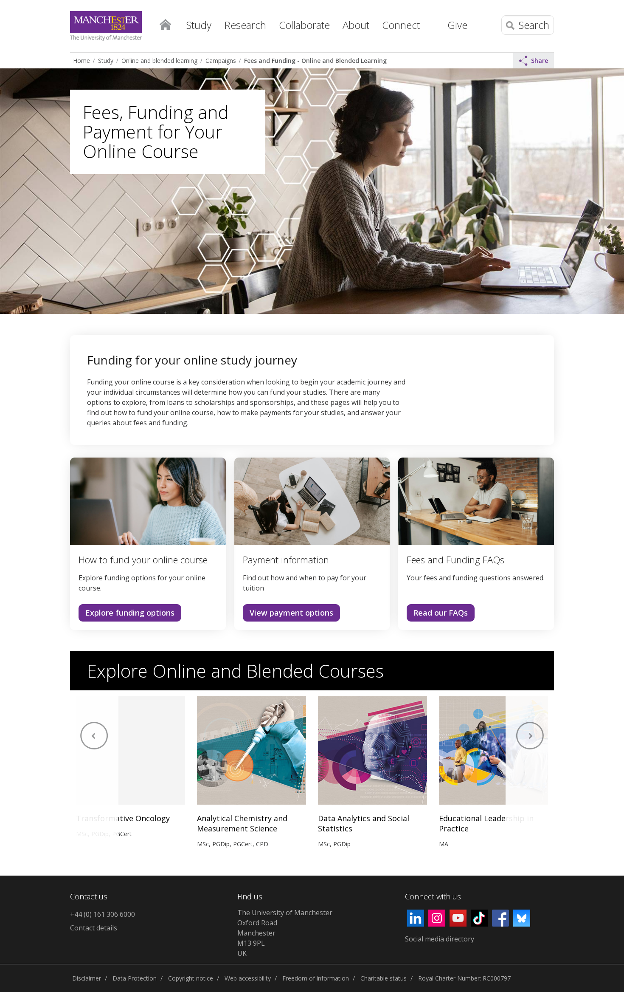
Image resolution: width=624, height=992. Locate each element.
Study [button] (198, 25)
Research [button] (245, 25)
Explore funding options (129, 613)
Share (539, 61)
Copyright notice (190, 978)
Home (165, 23)
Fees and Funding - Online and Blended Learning (315, 61)
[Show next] (530, 774)
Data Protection (134, 978)
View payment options (291, 613)
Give (457, 25)
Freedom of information (315, 978)
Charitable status (383, 978)
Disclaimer (86, 978)
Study (105, 61)
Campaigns (220, 61)
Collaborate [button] (304, 25)
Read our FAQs (440, 613)
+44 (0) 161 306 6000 (102, 914)
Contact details (93, 928)
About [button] (356, 25)
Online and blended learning (159, 61)
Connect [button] (401, 25)
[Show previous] (94, 774)
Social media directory (439, 939)
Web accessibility (248, 978)
